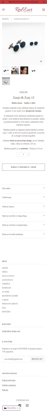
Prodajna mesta (10, 304)
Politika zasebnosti (9, 385)
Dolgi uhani (8, 276)
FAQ (4, 308)
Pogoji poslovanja (8, 380)
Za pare (5, 292)
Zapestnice (7, 280)
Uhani (5, 268)
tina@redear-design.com (11, 331)
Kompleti (6, 288)
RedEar (21, 400)
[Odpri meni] (6, 10)
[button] (11, 408)
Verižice (6, 284)
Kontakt (6, 312)
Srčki (4, 272)
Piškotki (5, 390)
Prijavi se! (37, 359)
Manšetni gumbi (10, 296)
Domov (5, 19)
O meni (5, 300)
